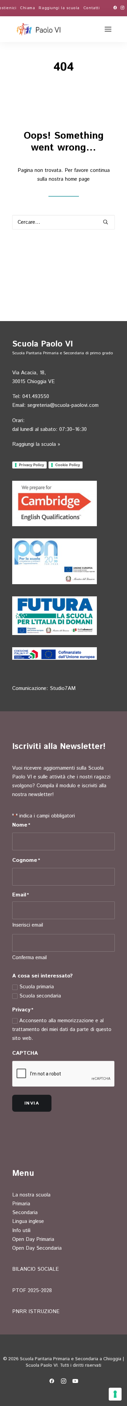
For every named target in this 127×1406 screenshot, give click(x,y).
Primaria (21, 1203)
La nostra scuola (31, 1195)
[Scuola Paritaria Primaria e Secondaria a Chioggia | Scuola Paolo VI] (39, 29)
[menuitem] (27, 8)
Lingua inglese (28, 1221)
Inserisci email (27, 925)
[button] (115, 7)
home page (77, 179)
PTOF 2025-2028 (32, 1290)
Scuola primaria (36, 986)
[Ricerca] (63, 222)
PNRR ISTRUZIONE (36, 1311)
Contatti (91, 8)
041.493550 (35, 396)
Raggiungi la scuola (59, 8)
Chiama (27, 8)
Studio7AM (63, 688)
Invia (31, 1103)
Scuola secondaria (40, 995)
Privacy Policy (31, 464)
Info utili (21, 1230)
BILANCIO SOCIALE (35, 1269)
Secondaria (25, 1212)
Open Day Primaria (33, 1239)
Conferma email (29, 957)
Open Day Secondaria (37, 1248)
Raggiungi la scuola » (36, 444)
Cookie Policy (67, 464)
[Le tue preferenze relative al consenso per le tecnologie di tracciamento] (115, 1394)
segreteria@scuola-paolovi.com (63, 405)
